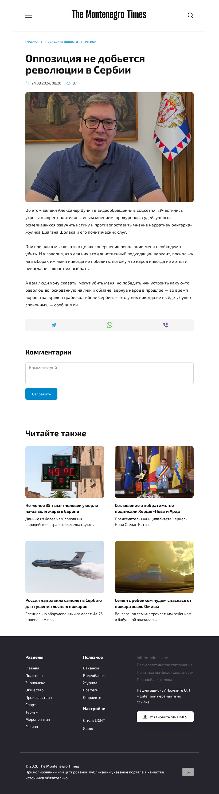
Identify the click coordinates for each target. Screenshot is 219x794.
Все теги (90, 690)
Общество (34, 690)
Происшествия (38, 697)
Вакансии (91, 668)
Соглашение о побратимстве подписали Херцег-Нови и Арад (147, 507)
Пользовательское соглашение (165, 664)
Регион (31, 726)
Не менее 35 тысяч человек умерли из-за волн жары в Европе (61, 507)
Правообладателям (154, 679)
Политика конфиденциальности (165, 672)
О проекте (92, 697)
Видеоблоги (93, 675)
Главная (32, 668)
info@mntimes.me (152, 657)
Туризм (31, 712)
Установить (168, 717)
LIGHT (100, 720)
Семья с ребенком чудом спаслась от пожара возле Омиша (153, 603)
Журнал (90, 682)
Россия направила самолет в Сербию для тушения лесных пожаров (63, 603)
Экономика (35, 682)
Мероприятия (37, 719)
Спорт (30, 704)
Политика (34, 675)
